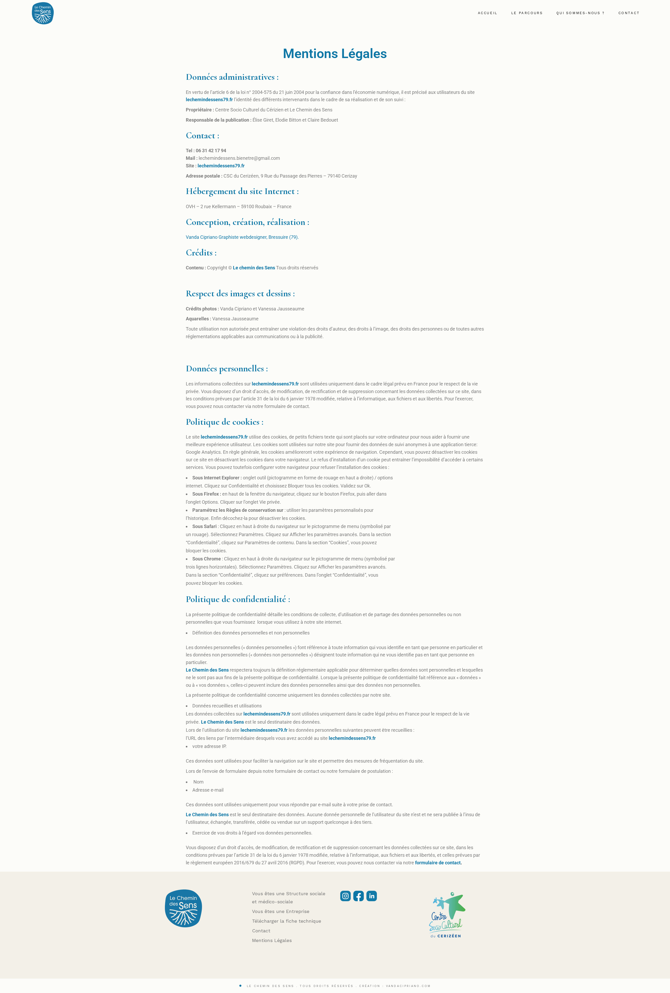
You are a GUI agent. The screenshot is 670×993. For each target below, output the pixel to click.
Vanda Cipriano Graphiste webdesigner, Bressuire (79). (242, 237)
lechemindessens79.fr (209, 99)
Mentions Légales (272, 940)
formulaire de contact (438, 862)
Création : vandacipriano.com (395, 986)
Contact (261, 930)
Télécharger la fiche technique (286, 921)
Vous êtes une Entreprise (280, 911)
